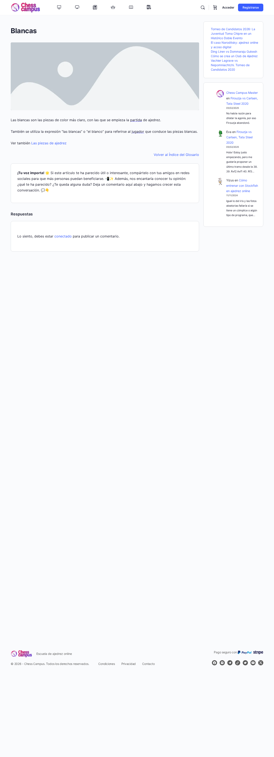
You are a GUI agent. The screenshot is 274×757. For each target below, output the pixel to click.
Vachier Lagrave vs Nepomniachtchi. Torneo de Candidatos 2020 (230, 65)
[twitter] (245, 662)
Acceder (228, 7)
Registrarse (251, 7)
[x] (260, 662)
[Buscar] (202, 7)
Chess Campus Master (242, 92)
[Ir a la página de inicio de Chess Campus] (25, 7)
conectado (63, 236)
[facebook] (214, 662)
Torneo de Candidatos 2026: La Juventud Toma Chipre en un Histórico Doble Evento (233, 33)
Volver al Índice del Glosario (176, 154)
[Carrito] (215, 7)
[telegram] (229, 662)
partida (136, 120)
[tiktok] (237, 662)
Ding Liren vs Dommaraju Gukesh (234, 51)
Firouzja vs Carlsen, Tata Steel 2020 (239, 137)
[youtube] (253, 662)
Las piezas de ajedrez (49, 143)
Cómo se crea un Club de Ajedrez (234, 56)
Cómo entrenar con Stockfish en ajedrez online (242, 185)
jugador (138, 131)
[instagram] (222, 662)
